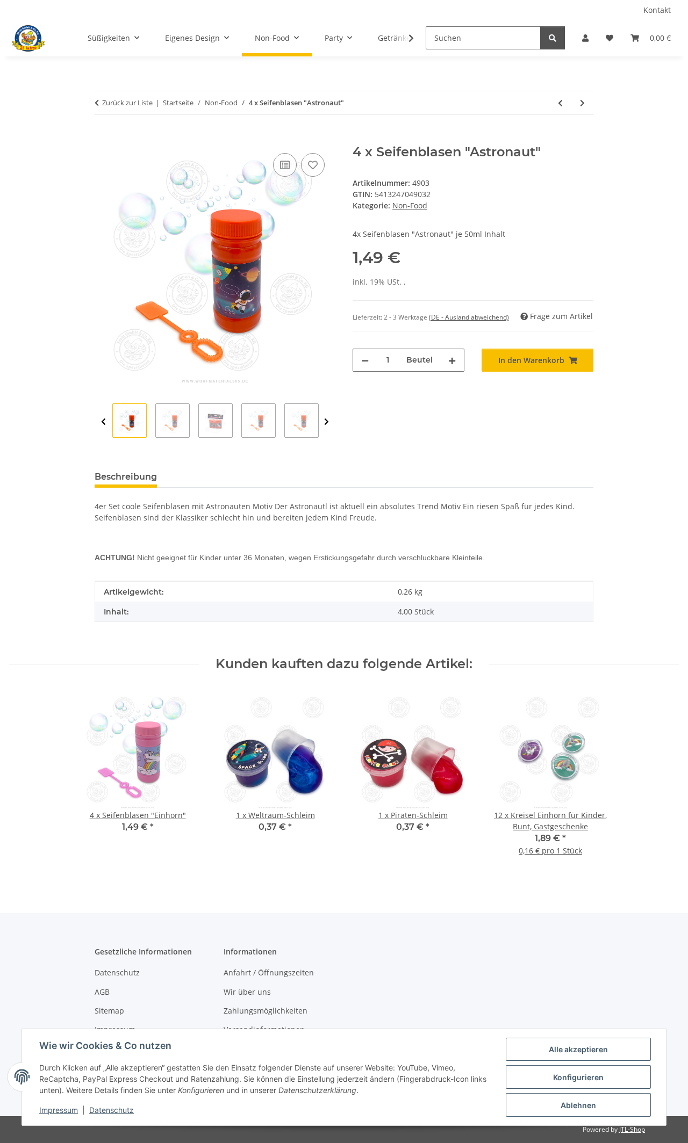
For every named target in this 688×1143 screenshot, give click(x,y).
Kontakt (657, 10)
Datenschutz (111, 1110)
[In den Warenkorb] (103, 138)
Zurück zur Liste (127, 102)
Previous (103, 421)
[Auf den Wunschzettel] (313, 165)
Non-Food (409, 205)
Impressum (58, 1110)
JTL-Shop (632, 1129)
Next (326, 421)
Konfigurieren (578, 1077)
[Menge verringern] (365, 360)
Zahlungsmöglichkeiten (265, 1010)
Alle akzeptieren (578, 1049)
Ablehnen (578, 1105)
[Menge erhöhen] (452, 360)
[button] (585, 37)
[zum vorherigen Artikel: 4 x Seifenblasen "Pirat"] (560, 102)
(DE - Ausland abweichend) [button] (469, 317)
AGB (102, 992)
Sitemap (109, 1010)
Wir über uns (247, 992)
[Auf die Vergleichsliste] (285, 165)
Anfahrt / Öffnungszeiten (269, 972)
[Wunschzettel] (609, 37)
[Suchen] (552, 37)
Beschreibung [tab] (126, 477)
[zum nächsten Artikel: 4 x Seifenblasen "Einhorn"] (582, 102)
